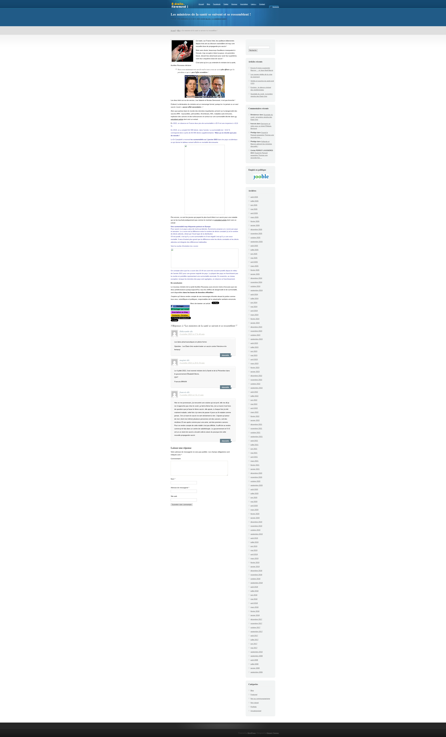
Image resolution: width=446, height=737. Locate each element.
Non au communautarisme (260, 699)
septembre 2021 (257, 436)
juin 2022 (254, 400)
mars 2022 (254, 412)
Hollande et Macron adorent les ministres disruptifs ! (261, 144)
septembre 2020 (257, 485)
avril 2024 (254, 311)
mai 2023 (254, 355)
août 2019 (254, 538)
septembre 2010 (257, 652)
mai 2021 (254, 453)
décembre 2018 (256, 571)
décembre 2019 (256, 522)
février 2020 (255, 514)
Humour (234, 4)
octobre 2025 (255, 237)
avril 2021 (254, 457)
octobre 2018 (255, 579)
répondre (225, 355)
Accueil (201, 4)
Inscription (244, 4)
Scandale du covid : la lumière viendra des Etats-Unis (262, 117)
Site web (174, 496)
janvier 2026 (255, 225)
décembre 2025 (256, 229)
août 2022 (254, 392)
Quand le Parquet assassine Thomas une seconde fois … (262, 135)
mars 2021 (254, 461)
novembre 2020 (256, 477)
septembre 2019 (257, 534)
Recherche (276, 7)
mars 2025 (254, 266)
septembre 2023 (257, 339)
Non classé (255, 703)
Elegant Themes (273, 733)
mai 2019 (254, 550)
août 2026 (254, 197)
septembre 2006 (257, 672)
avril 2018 (254, 603)
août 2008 (254, 660)
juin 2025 (254, 254)
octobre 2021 (255, 432)
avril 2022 (254, 408)
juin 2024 (254, 302)
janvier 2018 (255, 615)
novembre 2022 (256, 380)
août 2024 (254, 294)
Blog (208, 4)
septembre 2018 (257, 583)
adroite (184, 19)
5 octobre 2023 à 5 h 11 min (191, 394)
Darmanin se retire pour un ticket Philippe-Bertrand (261, 126)
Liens (253, 4)
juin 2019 (254, 546)
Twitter (225, 4)
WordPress (252, 733)
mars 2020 (254, 510)
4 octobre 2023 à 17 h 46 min (192, 334)
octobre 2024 (255, 286)
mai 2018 (254, 599)
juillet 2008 (254, 664)
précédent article (220, 220)
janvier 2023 (255, 372)
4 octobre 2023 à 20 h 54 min (192, 362)
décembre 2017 (256, 619)
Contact (262, 4)
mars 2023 (254, 363)
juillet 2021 (254, 445)
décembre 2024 (256, 278)
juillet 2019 (254, 542)
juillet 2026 (254, 201)
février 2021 (255, 465)
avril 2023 (254, 359)
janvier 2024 (255, 323)
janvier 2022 (255, 420)
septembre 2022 (257, 388)
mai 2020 (254, 501)
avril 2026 (254, 213)
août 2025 (254, 246)
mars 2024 (254, 315)
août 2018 (254, 587)
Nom (173, 479)
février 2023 (255, 367)
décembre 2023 (256, 327)
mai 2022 (254, 404)
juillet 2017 (254, 640)
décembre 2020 (256, 473)
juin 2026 (254, 205)
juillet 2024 (254, 298)
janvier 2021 (255, 469)
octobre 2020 (255, 481)
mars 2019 (254, 558)
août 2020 (254, 489)
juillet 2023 (254, 347)
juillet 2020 (254, 493)
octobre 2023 (255, 335)
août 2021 (254, 441)
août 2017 (254, 636)
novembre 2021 (256, 428)
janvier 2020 (255, 518)
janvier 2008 (255, 668)
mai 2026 (254, 209)
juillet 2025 (254, 250)
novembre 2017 (256, 623)
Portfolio (254, 707)
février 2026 (255, 221)
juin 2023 (254, 351)
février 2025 (255, 270)
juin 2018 (254, 595)
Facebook (216, 4)
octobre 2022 (255, 384)
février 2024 (255, 319)
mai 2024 (254, 307)
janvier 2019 (255, 566)
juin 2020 (254, 497)
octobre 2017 (255, 627)
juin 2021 (254, 449)
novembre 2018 (256, 575)
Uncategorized (256, 711)
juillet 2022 (254, 396)
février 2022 (255, 416)
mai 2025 (254, 258)
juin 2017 (254, 644)
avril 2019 (254, 554)
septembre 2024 (257, 290)
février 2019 (255, 562)
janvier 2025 (255, 274)
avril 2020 (254, 506)
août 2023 (254, 343)
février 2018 (255, 611)
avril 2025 (254, 262)
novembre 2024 (256, 282)
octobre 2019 (255, 530)
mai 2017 (254, 648)
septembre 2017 (257, 631)
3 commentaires (219, 19)
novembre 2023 (256, 331)
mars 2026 (254, 217)
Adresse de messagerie (180, 488)
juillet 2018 (254, 591)
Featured (254, 694)
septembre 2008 (257, 656)
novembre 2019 (256, 526)
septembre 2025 (257, 242)
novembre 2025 (256, 233)
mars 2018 (254, 607)
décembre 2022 (256, 376)
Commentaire (176, 459)
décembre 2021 (256, 424)
